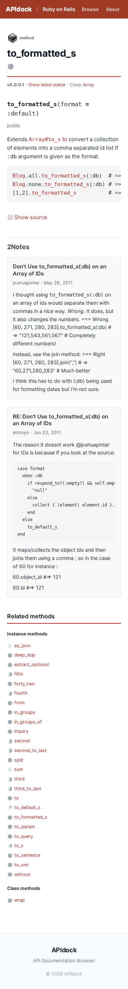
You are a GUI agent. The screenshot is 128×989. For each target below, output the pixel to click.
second (22, 740)
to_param (24, 826)
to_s (18, 845)
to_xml (21, 864)
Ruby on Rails (59, 9)
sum (18, 769)
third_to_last (27, 788)
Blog (18, 175)
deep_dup (24, 655)
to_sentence (27, 855)
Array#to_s (45, 139)
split (18, 760)
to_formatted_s (63, 175)
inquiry (21, 731)
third (19, 779)
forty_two (24, 683)
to (64, 139)
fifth (18, 674)
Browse (90, 9)
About (112, 9)
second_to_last (30, 750)
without (22, 874)
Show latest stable (47, 84)
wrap (19, 900)
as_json (22, 645)
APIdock (19, 9)
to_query (23, 836)
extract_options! (31, 664)
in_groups (24, 712)
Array (88, 84)
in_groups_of (28, 722)
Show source (30, 217)
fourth (21, 693)
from (19, 702)
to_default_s (27, 807)
